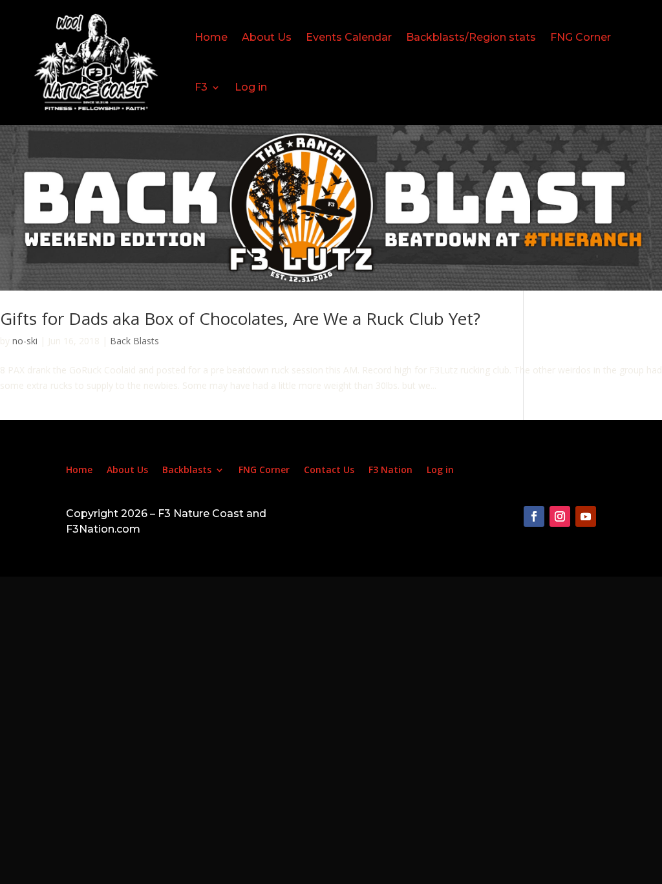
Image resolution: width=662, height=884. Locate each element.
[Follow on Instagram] (560, 516)
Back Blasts (134, 341)
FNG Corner (580, 37)
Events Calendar (349, 37)
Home (211, 37)
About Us (267, 37)
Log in (251, 87)
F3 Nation (390, 470)
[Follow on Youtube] (585, 516)
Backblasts (186, 470)
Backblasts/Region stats (471, 37)
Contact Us (329, 470)
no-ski (24, 341)
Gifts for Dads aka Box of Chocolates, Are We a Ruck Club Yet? (240, 318)
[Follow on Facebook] (534, 516)
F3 (201, 87)
